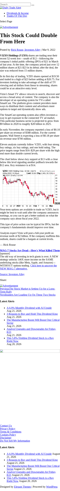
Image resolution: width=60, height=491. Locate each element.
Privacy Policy (7, 428)
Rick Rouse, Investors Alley (25, 49)
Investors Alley (16, 274)
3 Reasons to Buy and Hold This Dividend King (32, 313)
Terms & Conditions (10, 431)
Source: (4, 274)
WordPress (52, 486)
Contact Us (6, 425)
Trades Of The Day (17, 15)
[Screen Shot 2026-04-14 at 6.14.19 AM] (30, 351)
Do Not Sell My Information (15, 440)
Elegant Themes (22, 486)
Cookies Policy (8, 434)
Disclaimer (5, 437)
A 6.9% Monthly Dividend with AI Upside (29, 307)
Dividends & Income (18, 13)
